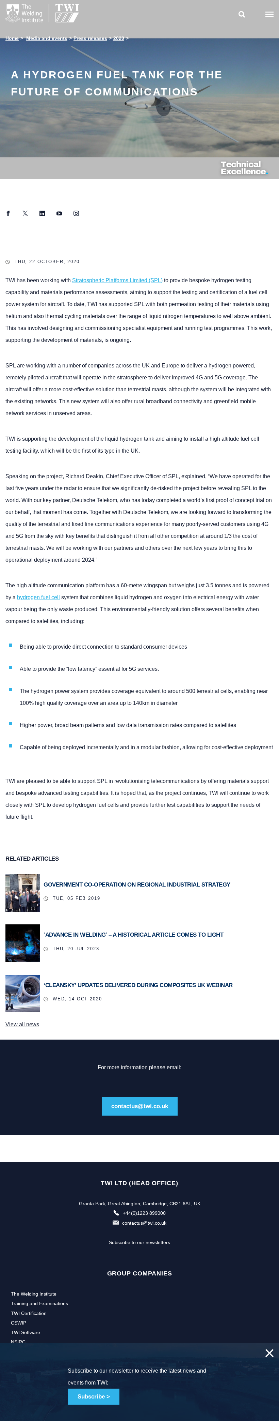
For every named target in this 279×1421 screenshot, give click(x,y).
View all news (22, 1024)
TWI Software (25, 1332)
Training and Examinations (39, 1303)
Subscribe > (94, 1396)
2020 (118, 38)
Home (12, 38)
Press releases (90, 38)
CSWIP (18, 1323)
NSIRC (18, 1342)
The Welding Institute (33, 1294)
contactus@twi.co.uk (139, 1106)
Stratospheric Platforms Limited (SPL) (117, 280)
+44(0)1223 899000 (144, 1213)
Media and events (46, 38)
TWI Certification (29, 1313)
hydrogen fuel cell (38, 597)
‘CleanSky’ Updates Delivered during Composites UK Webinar (138, 985)
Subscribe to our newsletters (139, 1242)
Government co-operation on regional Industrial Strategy (137, 884)
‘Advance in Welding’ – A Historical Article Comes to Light (133, 935)
